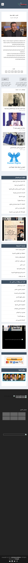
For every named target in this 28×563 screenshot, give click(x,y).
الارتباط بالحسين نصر (20, 320)
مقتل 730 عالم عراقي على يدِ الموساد (17, 212)
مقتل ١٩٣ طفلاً (22, 197)
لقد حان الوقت (22, 276)
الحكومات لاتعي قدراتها (20, 305)
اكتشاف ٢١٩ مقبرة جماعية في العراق (17, 204)
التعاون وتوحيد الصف (20, 250)
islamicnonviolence (16, 557)
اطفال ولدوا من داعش (20, 208)
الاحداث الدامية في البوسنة (19, 193)
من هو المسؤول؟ (21, 200)
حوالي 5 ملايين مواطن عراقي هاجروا (17, 189)
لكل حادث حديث (14, 18)
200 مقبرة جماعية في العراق (19, 181)
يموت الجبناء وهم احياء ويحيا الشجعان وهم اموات (14, 108)
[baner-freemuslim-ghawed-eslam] (5, 328)
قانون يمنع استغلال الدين (19, 301)
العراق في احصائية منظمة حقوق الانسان (17, 167)
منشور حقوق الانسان (20, 297)
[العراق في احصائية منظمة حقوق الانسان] (14, 158)
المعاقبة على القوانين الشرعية (18, 253)
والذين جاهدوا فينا (21, 269)
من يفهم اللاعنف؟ (21, 316)
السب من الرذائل (21, 286)
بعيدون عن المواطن (20, 312)
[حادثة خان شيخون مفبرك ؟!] (14, 119)
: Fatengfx (16, 559)
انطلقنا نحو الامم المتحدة (19, 293)
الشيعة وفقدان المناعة (20, 257)
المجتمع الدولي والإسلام (19, 309)
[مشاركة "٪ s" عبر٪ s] (21, 71)
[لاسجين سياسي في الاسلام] (8, 219)
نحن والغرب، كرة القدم (20, 261)
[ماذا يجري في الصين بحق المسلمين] (14, 138)
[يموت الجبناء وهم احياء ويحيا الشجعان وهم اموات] (14, 99)
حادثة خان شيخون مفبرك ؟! (19, 128)
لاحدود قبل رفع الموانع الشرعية (18, 273)
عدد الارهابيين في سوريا (20, 185)
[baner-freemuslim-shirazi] (16, 328)
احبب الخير (22, 265)
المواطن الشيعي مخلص (20, 289)
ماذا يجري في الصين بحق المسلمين (17, 148)
